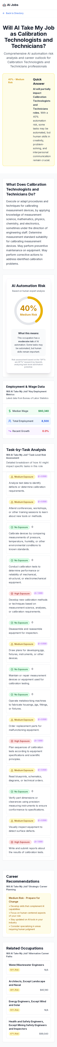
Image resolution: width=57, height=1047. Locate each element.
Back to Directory (15, 13)
